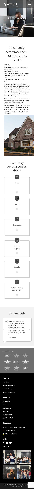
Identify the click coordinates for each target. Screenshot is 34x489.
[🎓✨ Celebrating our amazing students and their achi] (24, 457)
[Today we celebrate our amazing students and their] (24, 472)
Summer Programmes (9, 385)
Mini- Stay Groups (7, 389)
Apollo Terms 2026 (8, 418)
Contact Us (6, 405)
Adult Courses (6, 382)
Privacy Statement (7, 414)
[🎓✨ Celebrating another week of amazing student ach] (10, 457)
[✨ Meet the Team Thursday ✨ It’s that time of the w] (10, 472)
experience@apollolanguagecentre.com (15, 427)
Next (29, 329)
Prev (3, 329)
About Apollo (6, 401)
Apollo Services (7, 408)
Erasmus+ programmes (9, 392)
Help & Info (6, 411)
